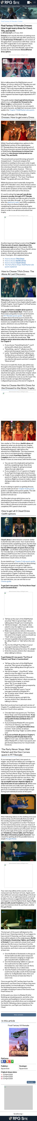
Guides (20, 21)
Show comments (18, 1015)
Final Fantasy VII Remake (9, 21)
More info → (31, 1082)
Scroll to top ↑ (18, 1114)
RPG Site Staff (7, 33)
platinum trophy (13, 202)
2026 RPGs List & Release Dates (10, 6)
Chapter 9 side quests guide (25, 561)
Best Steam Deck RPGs (29, 6)
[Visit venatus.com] (31, 73)
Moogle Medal (11, 839)
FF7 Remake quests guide (13, 316)
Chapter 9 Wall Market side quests (21, 110)
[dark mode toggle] (29, 2)
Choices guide (6, 581)
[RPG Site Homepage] (10, 2)
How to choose (14, 259)
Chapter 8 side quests (26, 489)
